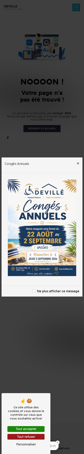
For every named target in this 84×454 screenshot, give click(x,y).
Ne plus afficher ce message (58, 291)
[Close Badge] (58, 442)
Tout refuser (26, 437)
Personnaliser (26, 444)
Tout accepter (26, 429)
